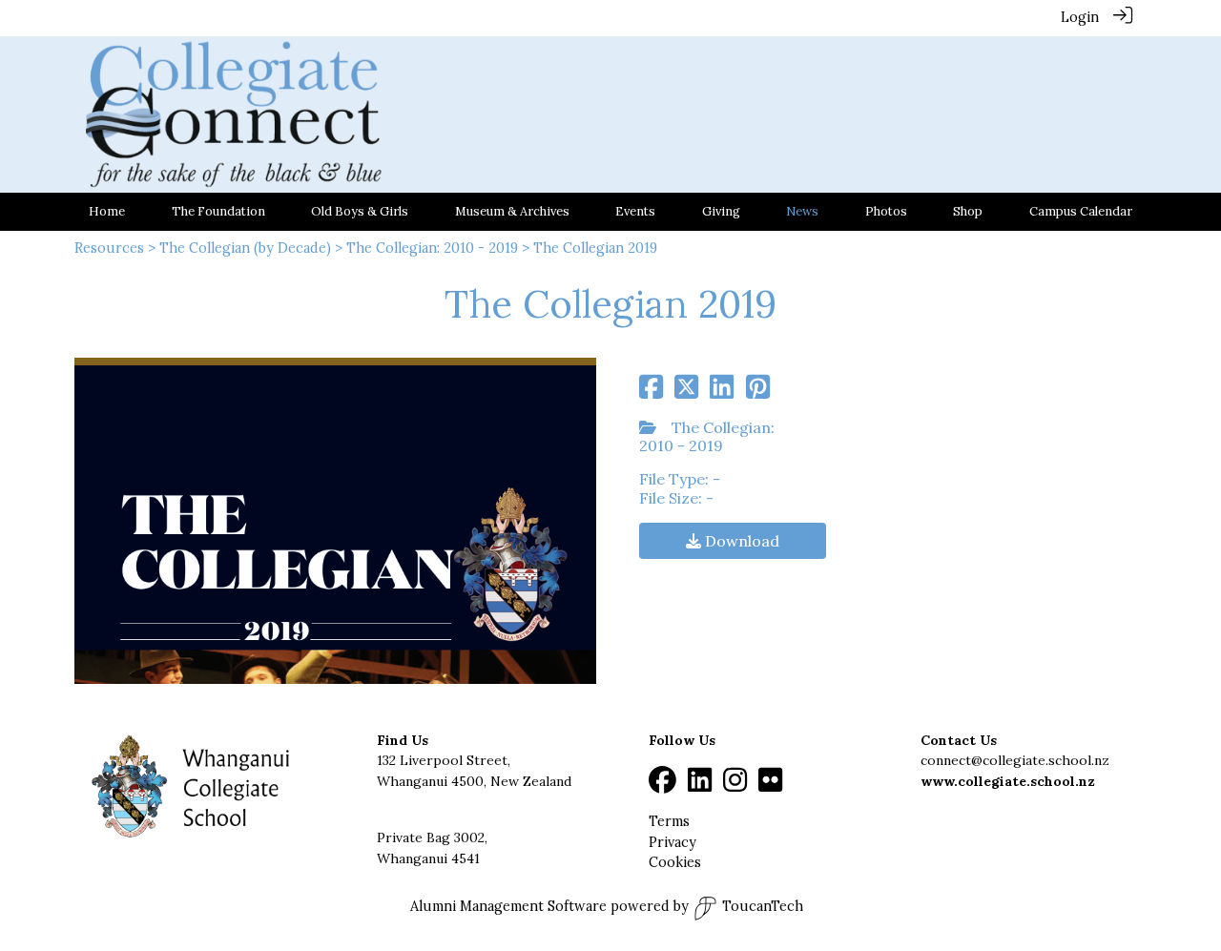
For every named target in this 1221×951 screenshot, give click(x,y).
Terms (669, 821)
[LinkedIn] (700, 785)
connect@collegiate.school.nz (1015, 760)
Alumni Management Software (508, 906)
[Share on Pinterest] (758, 392)
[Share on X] (686, 392)
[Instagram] (735, 785)
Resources (109, 248)
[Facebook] (662, 785)
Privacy (672, 842)
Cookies (675, 862)
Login (1080, 17)
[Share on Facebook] (651, 392)
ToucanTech (762, 906)
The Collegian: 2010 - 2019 (432, 248)
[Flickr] (770, 785)
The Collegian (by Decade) (245, 248)
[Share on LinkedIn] (722, 392)
